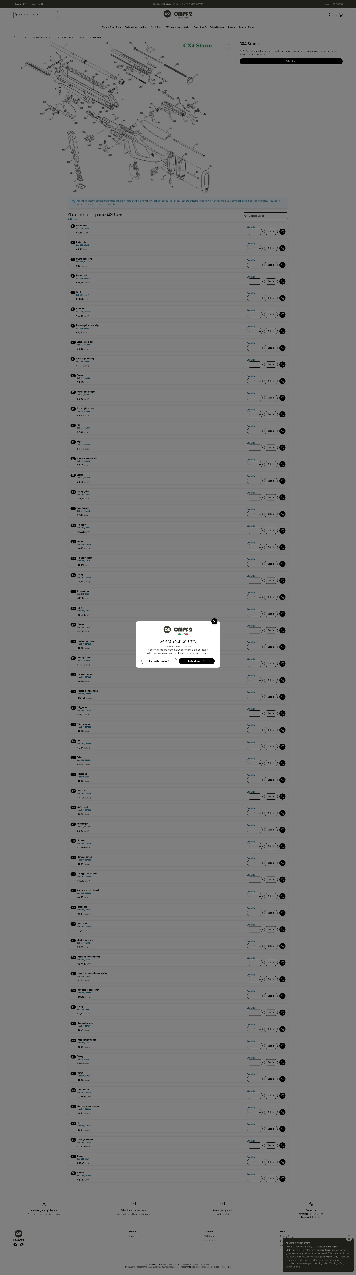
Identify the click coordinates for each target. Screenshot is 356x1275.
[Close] (214, 621)
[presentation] (178, 637)
